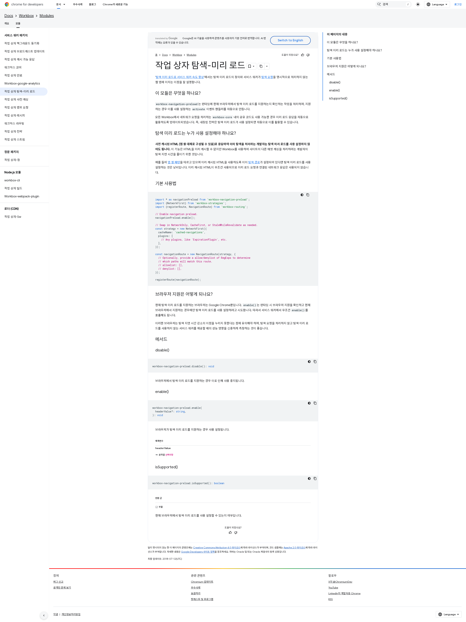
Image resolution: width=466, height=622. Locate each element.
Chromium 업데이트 (202, 581)
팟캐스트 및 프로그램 (202, 599)
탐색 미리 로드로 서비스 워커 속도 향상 (180, 77)
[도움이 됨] (302, 55)
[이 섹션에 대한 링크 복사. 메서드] (171, 340)
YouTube (333, 587)
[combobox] (393, 4)
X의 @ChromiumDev (340, 581)
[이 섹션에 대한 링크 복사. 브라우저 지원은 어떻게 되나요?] (216, 294)
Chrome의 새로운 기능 (115, 4)
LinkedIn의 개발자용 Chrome (344, 593)
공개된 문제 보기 (62, 587)
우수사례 (77, 4)
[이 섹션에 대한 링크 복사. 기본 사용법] (180, 184)
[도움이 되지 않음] (308, 55)
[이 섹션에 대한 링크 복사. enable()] (172, 392)
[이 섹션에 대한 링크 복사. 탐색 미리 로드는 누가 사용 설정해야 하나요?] (239, 133)
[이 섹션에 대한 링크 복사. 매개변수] (167, 440)
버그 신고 (58, 581)
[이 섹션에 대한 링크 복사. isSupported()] (181, 467)
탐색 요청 (267, 77)
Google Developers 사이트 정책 (198, 551)
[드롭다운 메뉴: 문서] (65, 4)
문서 (58, 4)
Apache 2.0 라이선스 (294, 547)
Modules (47, 15)
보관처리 (195, 593)
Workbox (26, 15)
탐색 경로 (254, 162)
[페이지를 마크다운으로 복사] (261, 66)
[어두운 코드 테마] (302, 195)
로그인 (458, 4)
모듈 (18, 23)
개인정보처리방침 (71, 614)
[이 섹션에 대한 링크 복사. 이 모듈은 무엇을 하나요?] (204, 93)
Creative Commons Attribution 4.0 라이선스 (216, 547)
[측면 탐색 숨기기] (44, 615)
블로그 (92, 4)
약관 (55, 614)
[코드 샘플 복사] (308, 195)
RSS (330, 599)
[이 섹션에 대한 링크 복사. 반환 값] (165, 497)
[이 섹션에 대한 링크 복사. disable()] (173, 350)
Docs (8, 15)
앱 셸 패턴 (174, 162)
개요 (6, 23)
